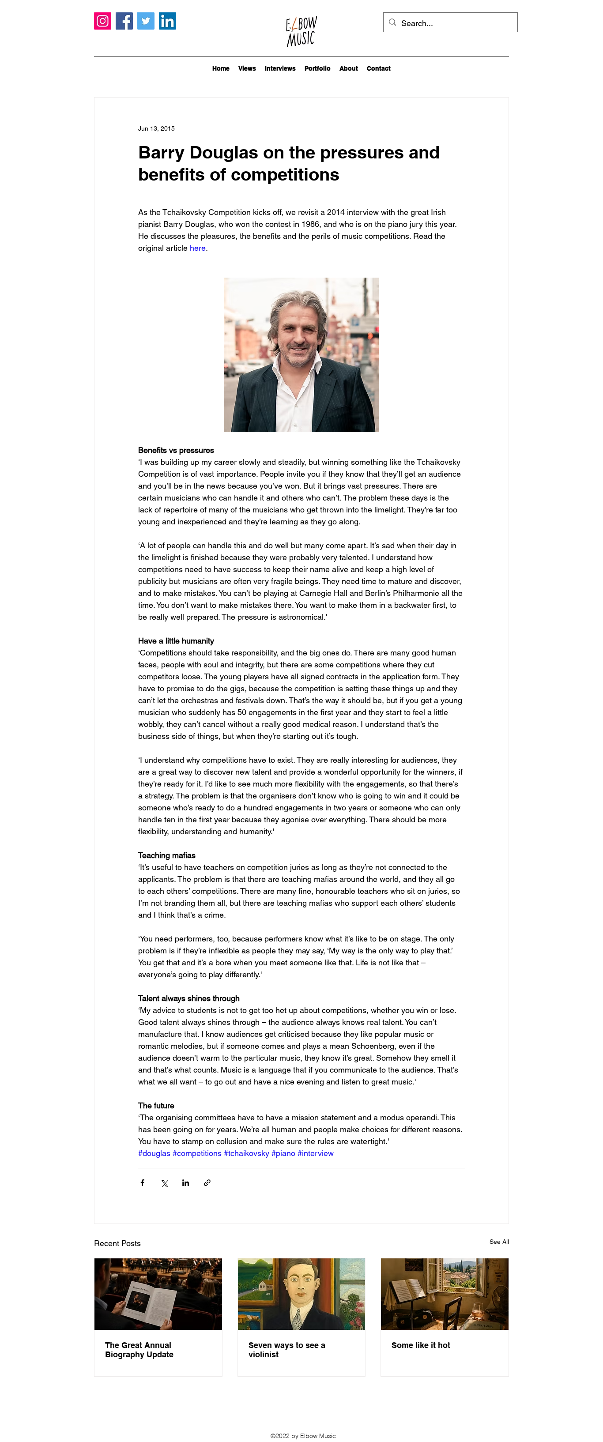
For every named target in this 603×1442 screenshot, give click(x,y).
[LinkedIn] (167, 21)
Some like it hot (421, 1345)
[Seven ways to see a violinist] (302, 1294)
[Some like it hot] (445, 1294)
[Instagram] (102, 21)
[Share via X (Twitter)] (164, 1182)
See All (499, 1241)
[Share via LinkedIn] (185, 1182)
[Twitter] (146, 21)
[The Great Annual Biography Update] (158, 1294)
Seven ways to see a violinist (287, 1349)
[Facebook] (124, 21)
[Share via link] (207, 1182)
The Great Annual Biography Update (139, 1349)
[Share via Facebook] (142, 1182)
